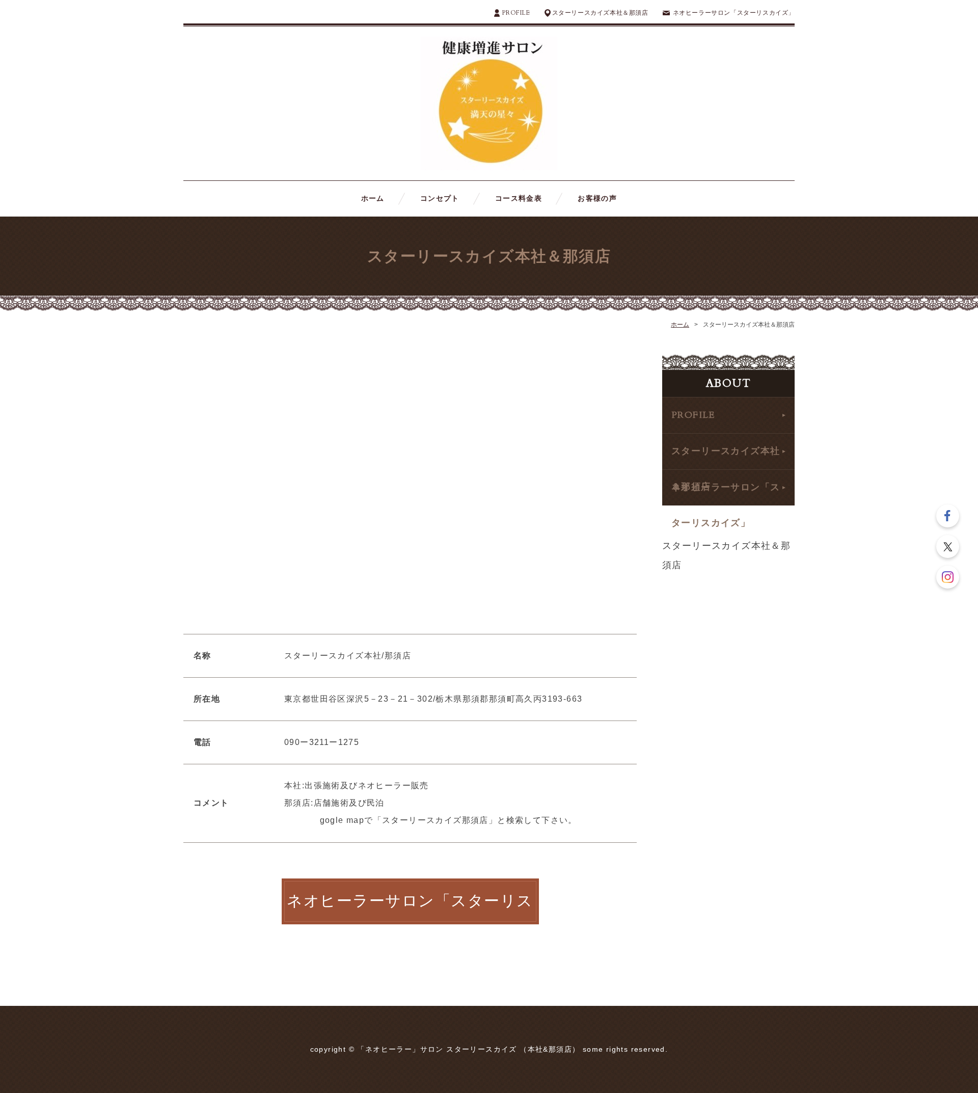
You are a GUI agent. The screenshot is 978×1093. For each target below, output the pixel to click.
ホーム (373, 198)
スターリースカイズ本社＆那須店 (600, 13)
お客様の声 (597, 198)
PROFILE (516, 13)
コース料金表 (518, 198)
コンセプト (439, 198)
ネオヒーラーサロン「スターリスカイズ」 (734, 13)
